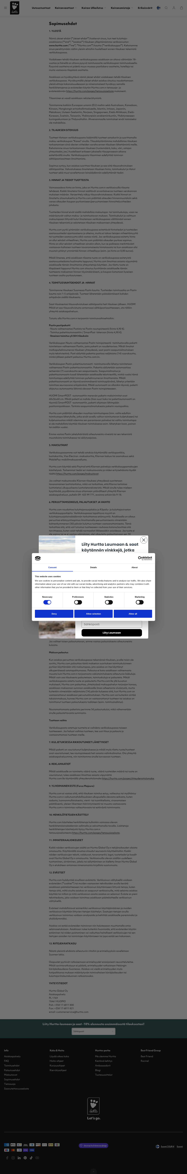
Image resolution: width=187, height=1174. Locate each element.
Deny (54, 613)
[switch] (78, 602)
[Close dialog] (143, 540)
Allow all (133, 613)
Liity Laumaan (112, 632)
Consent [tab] (52, 567)
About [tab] (135, 567)
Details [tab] (93, 567)
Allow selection (93, 613)
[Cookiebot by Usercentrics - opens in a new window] (140, 558)
